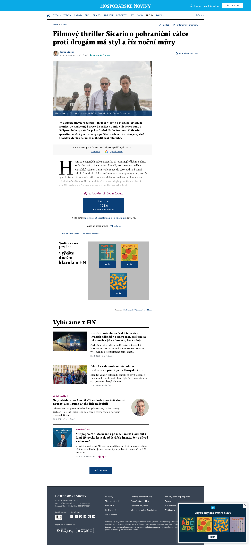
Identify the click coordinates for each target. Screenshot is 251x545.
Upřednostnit (116, 152)
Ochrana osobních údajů (141, 497)
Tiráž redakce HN (112, 501)
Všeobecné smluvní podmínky (144, 510)
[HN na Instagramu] (80, 516)
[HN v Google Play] (65, 530)
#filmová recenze (91, 233)
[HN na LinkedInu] (85, 516)
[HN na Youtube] (93, 516)
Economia (109, 506)
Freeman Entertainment (122, 113)
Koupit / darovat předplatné (177, 497)
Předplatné (233, 5)
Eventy (168, 501)
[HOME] (48, 15)
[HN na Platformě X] (71, 516)
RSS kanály (170, 510)
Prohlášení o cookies (140, 501)
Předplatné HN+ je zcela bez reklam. (137, 310)
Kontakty (109, 497)
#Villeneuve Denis (70, 233)
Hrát (107, 264)
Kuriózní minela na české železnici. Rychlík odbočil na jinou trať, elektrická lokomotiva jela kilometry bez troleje (118, 337)
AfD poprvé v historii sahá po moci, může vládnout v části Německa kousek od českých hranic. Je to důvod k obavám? (112, 438)
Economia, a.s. (73, 501)
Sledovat (95, 152)
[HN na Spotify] (89, 516)
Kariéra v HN (110, 510)
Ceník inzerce (111, 515)
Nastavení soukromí (139, 506)
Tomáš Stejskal (67, 52)
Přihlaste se (115, 226)
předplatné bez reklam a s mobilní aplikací (105, 218)
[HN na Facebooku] (76, 516)
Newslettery (170, 506)
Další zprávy (101, 470)
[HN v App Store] (85, 530)
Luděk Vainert (60, 396)
